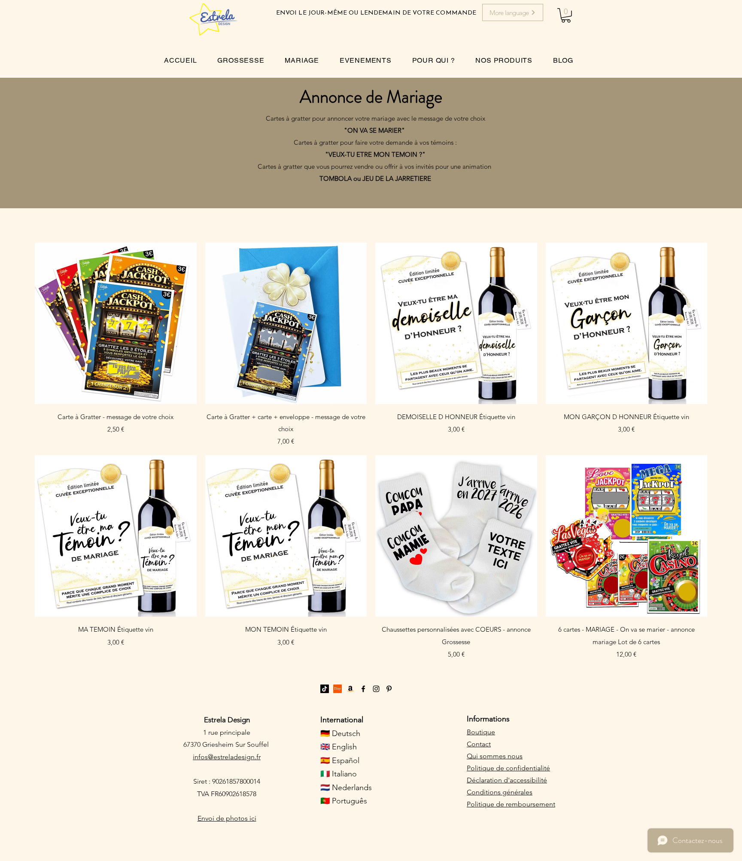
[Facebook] (363, 689)
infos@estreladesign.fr (227, 757)
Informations (488, 719)
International (341, 719)
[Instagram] (376, 689)
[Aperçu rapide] (116, 324)
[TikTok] (324, 689)
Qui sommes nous (495, 756)
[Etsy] (337, 689)
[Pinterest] (389, 689)
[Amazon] (350, 689)
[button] (566, 15)
